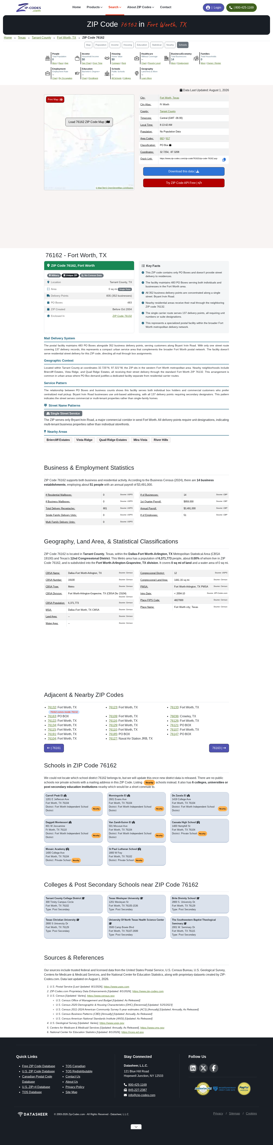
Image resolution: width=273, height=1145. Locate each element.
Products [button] (93, 7)
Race (60, 63)
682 (162, 138)
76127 (113, 738)
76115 (52, 729)
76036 (174, 716)
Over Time (97, 63)
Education (142, 45)
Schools (183, 45)
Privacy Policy (75, 1087)
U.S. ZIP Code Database (38, 1071)
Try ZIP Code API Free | (182, 182)
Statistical (157, 45)
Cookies (251, 1113)
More (54, 63)
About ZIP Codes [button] (139, 7)
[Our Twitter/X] (203, 1068)
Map (88, 45)
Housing (128, 45)
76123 (113, 707)
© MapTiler (101, 188)
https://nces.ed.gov (132, 1032)
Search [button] (113, 7)
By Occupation (65, 78)
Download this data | (182, 171)
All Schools (116, 78)
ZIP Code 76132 (122, 316)
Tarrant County (168, 111)
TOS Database (32, 1092)
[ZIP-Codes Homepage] (33, 1114)
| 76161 (55, 748)
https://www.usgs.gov (112, 1022)
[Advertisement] (136, 218)
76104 (52, 738)
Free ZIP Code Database (38, 1066)
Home (76, 7)
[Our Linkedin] (192, 1068)
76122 (52, 720)
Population (100, 45)
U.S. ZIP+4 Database (36, 1087)
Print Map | (54, 99)
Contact (165, 7)
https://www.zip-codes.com (148, 991)
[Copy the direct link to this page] (224, 160)
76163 (52, 716)
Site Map (71, 1092)
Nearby (170, 45)
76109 (113, 716)
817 (168, 138)
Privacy (218, 1113)
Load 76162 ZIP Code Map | (87, 122)
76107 (174, 729)
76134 (52, 725)
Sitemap (234, 1113)
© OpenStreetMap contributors (119, 188)
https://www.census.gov (101, 995)
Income (115, 45)
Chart (143, 63)
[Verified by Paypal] (244, 1088)
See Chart (86, 63)
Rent (124, 63)
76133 (174, 707)
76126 (174, 720)
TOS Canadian (75, 1066)
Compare (116, 63)
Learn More (146, 78)
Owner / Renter (214, 63)
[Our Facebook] (213, 1068)
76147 (174, 734)
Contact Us (73, 1076)
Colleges (127, 78)
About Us (72, 1081)
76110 (113, 729)
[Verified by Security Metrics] (224, 1088)
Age (66, 63)
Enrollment (93, 78)
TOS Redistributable (79, 1071)
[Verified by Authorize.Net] (203, 1088)
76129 (113, 725)
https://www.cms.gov (152, 1027)
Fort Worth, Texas (169, 97)
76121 (174, 725)
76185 (113, 734)
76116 (113, 720)
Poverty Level (154, 63)
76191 (52, 734)
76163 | (217, 748)
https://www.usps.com (116, 986)
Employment (182, 63)
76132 (52, 707)
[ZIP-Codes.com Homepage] (28, 7)
